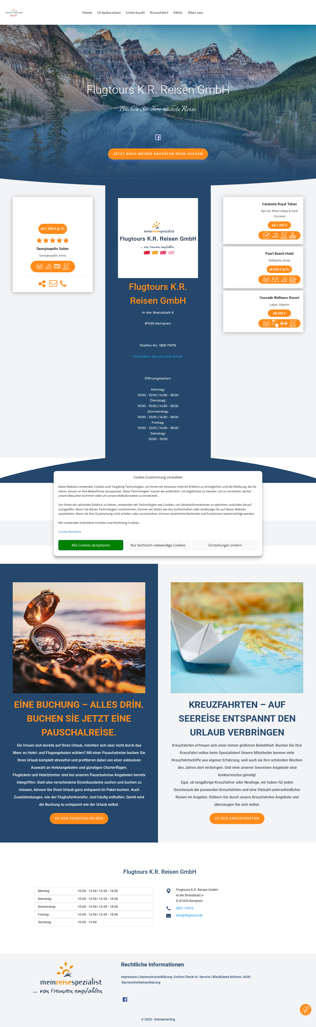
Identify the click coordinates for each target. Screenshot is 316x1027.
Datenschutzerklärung (155, 977)
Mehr (178, 13)
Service (205, 977)
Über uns (195, 13)
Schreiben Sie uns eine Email (157, 356)
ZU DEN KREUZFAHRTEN (237, 818)
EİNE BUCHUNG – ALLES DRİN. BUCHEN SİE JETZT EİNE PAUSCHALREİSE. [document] (79, 718)
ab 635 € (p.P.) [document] (279, 269)
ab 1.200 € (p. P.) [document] (53, 228)
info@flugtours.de (189, 915)
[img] (39, 266)
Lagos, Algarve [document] (279, 304)
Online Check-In (186, 977)
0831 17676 (184, 908)
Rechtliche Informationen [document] (152, 965)
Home (87, 13)
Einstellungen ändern (225, 545)
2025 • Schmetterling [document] (159, 1019)
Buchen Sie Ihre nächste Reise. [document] (158, 109)
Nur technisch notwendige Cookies (158, 545)
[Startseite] (158, 277)
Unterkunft (135, 13)
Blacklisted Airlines (227, 977)
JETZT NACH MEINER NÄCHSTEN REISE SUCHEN (158, 154)
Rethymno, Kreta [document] (279, 260)
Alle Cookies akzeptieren (90, 545)
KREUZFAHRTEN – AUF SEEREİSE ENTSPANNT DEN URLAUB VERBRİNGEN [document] (237, 718)
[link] (53, 244)
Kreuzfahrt (159, 13)
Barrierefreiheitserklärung (141, 982)
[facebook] (158, 139)
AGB (246, 977)
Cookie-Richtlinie (69, 532)
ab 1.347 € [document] (279, 225)
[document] (52, 249)
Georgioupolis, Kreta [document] (52, 255)
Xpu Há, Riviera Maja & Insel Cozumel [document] (279, 213)
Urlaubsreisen (109, 13)
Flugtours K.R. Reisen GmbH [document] (158, 89)
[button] (42, 283)
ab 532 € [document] (279, 313)
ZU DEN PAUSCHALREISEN (79, 818)
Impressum (129, 977)
